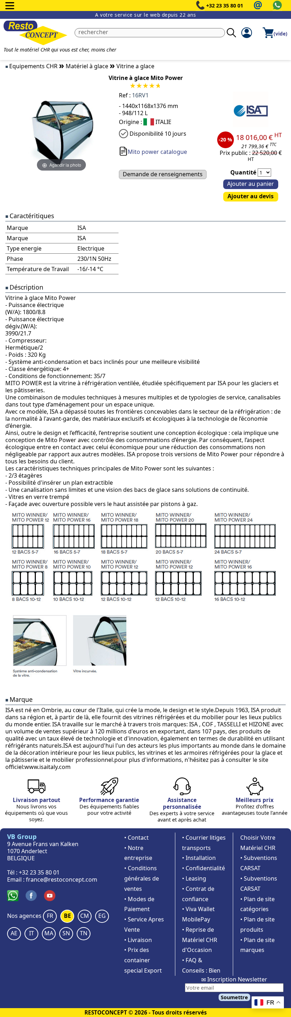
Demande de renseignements (163, 174)
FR (50, 916)
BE (67, 916)
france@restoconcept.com (61, 879)
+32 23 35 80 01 (224, 5)
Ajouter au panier (250, 184)
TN (83, 933)
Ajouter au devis (250, 196)
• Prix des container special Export (143, 960)
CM (84, 916)
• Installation (199, 858)
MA (48, 933)
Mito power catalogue (157, 152)
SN (66, 933)
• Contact (136, 837)
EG (102, 916)
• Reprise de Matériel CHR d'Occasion (199, 940)
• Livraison (138, 940)
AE (14, 933)
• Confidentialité (203, 868)
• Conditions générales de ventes (141, 878)
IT (31, 933)
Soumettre (234, 997)
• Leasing (194, 878)
